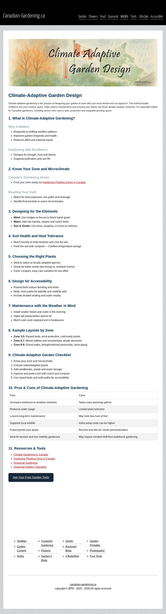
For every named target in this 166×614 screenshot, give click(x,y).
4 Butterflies (72, 556)
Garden (82, 16)
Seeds (69, 541)
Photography (97, 550)
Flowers (93, 16)
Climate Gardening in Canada (31, 454)
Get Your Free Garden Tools (31, 477)
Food (103, 16)
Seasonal (113, 16)
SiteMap (21, 541)
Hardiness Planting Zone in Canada (34, 458)
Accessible (157, 16)
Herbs (20, 556)
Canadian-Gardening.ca (24, 16)
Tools (133, 16)
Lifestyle (143, 16)
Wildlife (124, 16)
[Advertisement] (83, 509)
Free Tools (96, 556)
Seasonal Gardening (25, 463)
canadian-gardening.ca (83, 584)
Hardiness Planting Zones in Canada (64, 182)
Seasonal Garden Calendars (30, 467)
